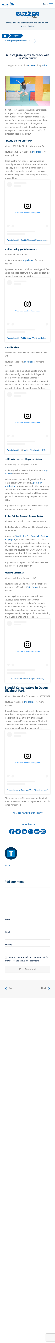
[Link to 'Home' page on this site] (8, 4)
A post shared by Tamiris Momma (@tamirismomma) (28, 240)
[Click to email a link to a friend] (43, 831)
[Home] (5, 35)
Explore (16, 36)
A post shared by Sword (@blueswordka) (27, 679)
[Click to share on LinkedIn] (24, 831)
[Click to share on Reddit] (37, 831)
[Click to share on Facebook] (12, 831)
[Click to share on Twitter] (18, 831)
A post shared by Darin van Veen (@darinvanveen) (27, 790)
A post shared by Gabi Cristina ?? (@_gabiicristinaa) (28, 338)
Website (8, 944)
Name (7, 919)
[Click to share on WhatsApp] (30, 831)
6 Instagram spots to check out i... (18, 41)
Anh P (44, 65)
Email (7, 932)
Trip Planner (37, 152)
